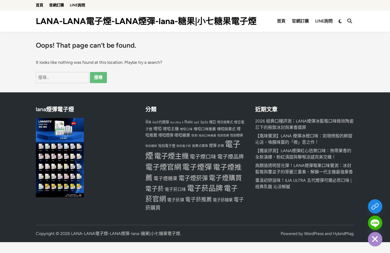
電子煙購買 (225, 178)
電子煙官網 (163, 167)
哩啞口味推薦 (205, 129)
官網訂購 (56, 5)
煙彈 (212, 145)
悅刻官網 (223, 135)
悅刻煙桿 (151, 146)
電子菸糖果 (223, 199)
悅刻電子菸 (183, 146)
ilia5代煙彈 (160, 122)
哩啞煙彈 (165, 135)
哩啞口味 (186, 129)
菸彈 (221, 146)
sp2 (196, 122)
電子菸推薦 (198, 199)
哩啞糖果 (182, 135)
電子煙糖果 (165, 178)
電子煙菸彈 (193, 178)
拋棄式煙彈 (200, 146)
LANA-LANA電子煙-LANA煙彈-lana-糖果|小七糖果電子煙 (146, 21)
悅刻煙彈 (236, 135)
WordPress (314, 233)
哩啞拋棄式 (226, 129)
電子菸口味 (175, 189)
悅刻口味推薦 (207, 135)
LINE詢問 (77, 5)
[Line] (375, 223)
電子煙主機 (171, 156)
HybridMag (343, 233)
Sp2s (204, 122)
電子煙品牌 (230, 156)
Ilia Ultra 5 (176, 122)
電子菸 (154, 188)
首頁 (39, 5)
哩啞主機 (171, 128)
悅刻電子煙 (166, 146)
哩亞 (212, 122)
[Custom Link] (375, 206)
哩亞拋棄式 (225, 122)
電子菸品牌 (205, 188)
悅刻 (194, 135)
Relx (188, 121)
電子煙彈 (197, 167)
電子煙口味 (203, 156)
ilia (148, 122)
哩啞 (157, 128)
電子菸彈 (175, 199)
